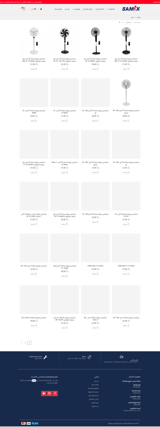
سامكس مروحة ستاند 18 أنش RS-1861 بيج (126, 163)
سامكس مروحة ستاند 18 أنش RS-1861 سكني (95, 163)
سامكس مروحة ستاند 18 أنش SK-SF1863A (64, 111)
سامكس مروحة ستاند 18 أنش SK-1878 (95, 214)
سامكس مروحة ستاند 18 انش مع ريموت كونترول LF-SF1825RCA (34, 163)
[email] (43, 393)
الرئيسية (138, 17)
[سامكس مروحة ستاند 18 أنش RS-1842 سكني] (126, 92)
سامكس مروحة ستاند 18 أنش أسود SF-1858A (64, 267)
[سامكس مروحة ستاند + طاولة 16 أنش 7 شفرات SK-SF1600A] (34, 196)
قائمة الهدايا (99, 9)
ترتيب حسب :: (136, 22)
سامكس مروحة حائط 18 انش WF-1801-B (95, 318)
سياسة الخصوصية (93, 392)
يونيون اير (77, 9)
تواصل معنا (58, 9)
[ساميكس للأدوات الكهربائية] (131, 9)
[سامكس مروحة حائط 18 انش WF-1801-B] (95, 299)
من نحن (67, 9)
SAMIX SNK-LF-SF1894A (126, 265)
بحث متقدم (95, 406)
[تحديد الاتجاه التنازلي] (120, 22)
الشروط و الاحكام (93, 388)
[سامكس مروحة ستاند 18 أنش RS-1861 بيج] (126, 144)
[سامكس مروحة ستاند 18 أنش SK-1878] (95, 196)
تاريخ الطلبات (95, 402)
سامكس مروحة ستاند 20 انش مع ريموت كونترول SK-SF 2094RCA (64, 215)
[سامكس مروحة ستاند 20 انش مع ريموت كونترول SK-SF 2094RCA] (64, 196)
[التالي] (21, 343)
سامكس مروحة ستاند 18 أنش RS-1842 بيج (95, 111)
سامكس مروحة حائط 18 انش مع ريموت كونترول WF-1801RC (65, 318)
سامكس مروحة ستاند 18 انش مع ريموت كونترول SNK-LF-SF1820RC (126, 60)
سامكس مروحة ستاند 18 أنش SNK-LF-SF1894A (65, 163)
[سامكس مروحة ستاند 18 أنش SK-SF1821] (126, 196)
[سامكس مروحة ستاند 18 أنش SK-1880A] (34, 92)
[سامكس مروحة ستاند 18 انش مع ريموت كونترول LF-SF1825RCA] (34, 144)
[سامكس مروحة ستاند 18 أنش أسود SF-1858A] (64, 248)
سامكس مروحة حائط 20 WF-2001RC (34, 317)
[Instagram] (49, 393)
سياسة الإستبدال (93, 395)
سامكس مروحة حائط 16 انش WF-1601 (34, 265)
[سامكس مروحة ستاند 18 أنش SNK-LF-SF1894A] (64, 144)
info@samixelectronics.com (131, 410)
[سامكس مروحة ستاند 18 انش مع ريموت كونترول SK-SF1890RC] (95, 41)
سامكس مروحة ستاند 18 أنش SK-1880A (34, 111)
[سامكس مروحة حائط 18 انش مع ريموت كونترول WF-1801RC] (64, 299)
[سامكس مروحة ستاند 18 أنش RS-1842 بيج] (95, 92)
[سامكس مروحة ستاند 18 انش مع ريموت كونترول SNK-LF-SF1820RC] (126, 41)
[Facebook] (55, 393)
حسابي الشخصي (94, 399)
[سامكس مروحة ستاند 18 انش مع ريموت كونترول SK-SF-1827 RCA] (64, 41)
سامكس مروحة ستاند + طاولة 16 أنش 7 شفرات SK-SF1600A (34, 215)
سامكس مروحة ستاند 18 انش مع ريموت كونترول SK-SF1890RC (95, 60)
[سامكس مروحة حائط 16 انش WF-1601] (34, 248)
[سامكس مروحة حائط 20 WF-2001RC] (34, 299)
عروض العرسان (88, 9)
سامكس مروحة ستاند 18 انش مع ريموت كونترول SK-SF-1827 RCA (64, 60)
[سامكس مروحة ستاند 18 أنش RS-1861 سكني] (95, 144)
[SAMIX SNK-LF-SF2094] (95, 248)
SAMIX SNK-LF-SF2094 (95, 265)
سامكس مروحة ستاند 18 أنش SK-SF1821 (126, 215)
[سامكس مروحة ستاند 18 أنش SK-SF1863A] (64, 92)
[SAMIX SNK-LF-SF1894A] (126, 248)
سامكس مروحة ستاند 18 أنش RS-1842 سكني (126, 111)
